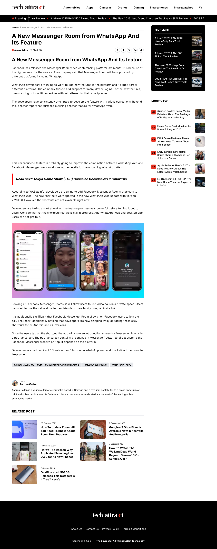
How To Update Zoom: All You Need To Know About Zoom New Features (58, 431)
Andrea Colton (21, 50)
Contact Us (92, 528)
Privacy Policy (110, 528)
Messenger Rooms (96, 365)
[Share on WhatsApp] (135, 50)
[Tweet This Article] (129, 50)
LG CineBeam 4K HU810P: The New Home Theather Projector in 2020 (174, 182)
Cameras (106, 7)
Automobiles (71, 7)
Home (15, 27)
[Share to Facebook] (123, 50)
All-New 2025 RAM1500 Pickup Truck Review (72, 18)
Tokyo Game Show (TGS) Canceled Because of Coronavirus (80, 179)
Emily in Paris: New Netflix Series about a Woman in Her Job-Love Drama (173, 155)
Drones (122, 7)
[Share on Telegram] (141, 50)
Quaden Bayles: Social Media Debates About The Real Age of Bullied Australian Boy (173, 114)
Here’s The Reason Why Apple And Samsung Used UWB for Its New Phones (58, 453)
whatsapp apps (122, 365)
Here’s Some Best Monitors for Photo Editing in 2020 (174, 128)
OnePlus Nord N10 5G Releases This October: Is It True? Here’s (58, 476)
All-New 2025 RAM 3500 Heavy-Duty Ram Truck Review (169, 41)
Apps (89, 7)
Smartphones (159, 7)
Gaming (139, 7)
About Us (76, 528)
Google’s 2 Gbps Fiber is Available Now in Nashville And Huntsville (126, 431)
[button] (200, 7)
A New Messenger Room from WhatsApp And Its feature (47, 365)
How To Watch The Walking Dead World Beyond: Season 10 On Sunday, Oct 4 (124, 453)
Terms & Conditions (134, 528)
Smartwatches (183, 7)
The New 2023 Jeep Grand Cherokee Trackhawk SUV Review (143, 18)
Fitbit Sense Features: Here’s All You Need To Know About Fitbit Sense (173, 141)
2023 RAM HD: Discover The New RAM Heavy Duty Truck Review (171, 82)
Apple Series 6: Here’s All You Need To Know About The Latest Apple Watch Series (173, 168)
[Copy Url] (117, 50)
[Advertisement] (78, 136)
